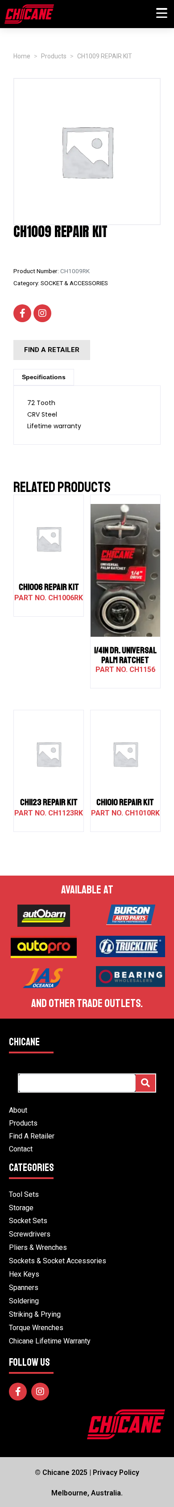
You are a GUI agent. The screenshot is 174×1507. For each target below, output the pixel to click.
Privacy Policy (116, 1472)
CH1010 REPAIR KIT (125, 802)
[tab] (43, 377)
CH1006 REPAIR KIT (49, 587)
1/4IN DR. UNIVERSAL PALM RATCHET (125, 655)
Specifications (44, 377)
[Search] (145, 1083)
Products (23, 1123)
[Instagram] (42, 313)
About (18, 1110)
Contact (21, 1149)
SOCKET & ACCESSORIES (74, 283)
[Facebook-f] (22, 313)
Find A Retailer (31, 1136)
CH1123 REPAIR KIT (49, 802)
